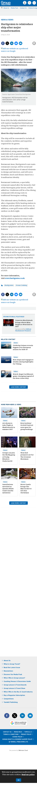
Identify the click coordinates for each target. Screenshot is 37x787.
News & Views (7, 20)
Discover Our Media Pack (13, 674)
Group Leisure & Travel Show (14, 688)
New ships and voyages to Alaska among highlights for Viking (23, 362)
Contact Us (23, 8)
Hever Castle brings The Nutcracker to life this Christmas (26, 488)
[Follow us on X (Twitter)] (14, 715)
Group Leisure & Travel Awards (15, 685)
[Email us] (30, 715)
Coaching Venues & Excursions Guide (17, 681)
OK (19, 780)
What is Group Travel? (12, 664)
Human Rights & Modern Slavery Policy (17, 739)
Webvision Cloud (23, 750)
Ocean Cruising (21, 285)
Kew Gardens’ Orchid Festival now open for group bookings (26, 426)
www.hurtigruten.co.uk (15, 278)
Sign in (12, 39)
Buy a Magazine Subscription (14, 695)
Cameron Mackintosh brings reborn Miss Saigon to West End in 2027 (24, 323)
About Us (6, 8)
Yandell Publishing (11, 702)
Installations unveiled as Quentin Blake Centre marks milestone (8, 488)
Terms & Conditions (11, 734)
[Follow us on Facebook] (6, 715)
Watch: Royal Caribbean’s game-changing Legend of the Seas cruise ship (23, 376)
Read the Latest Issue (12, 667)
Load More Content (18, 387)
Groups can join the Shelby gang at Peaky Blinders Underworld (8, 457)
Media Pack (14, 8)
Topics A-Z (28, 732)
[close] (22, 41)
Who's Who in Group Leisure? (14, 678)
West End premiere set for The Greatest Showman (27, 456)
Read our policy (28, 775)
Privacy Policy (26, 734)
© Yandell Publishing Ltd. (18, 742)
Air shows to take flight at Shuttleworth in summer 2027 (8, 426)
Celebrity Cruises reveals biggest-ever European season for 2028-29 (23, 347)
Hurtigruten (9, 285)
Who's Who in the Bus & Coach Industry (18, 692)
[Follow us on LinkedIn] (22, 715)
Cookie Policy (17, 737)
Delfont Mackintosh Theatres (23, 330)
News (16, 343)
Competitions (9, 699)
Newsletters (8, 671)
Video (16, 371)
